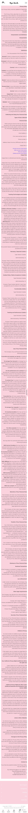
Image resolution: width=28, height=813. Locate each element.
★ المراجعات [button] (26, 392)
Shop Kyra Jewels (8, 807)
